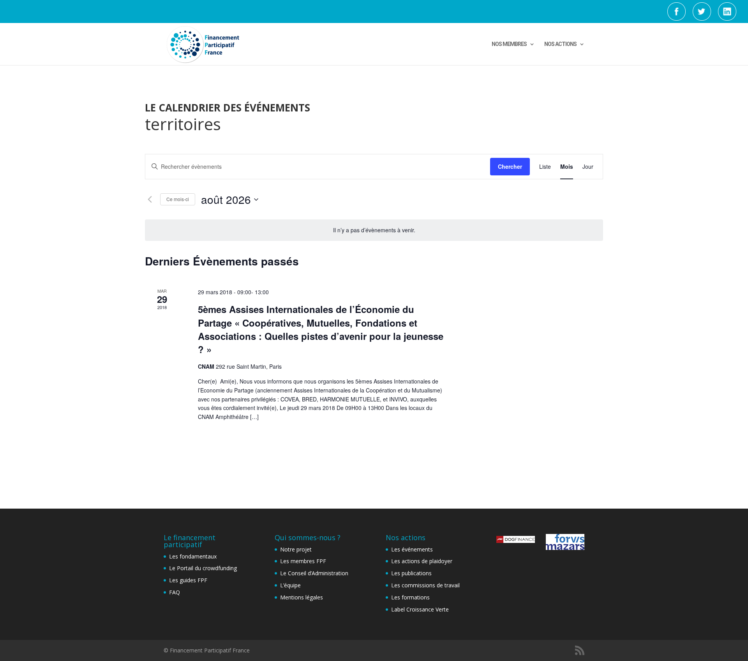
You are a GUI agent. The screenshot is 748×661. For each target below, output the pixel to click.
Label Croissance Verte (420, 609)
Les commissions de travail (425, 585)
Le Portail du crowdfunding (203, 568)
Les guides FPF (188, 580)
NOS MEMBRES (509, 44)
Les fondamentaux (193, 556)
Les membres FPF (303, 561)
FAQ (174, 592)
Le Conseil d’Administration (314, 573)
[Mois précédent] (149, 199)
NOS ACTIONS (560, 44)
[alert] (374, 230)
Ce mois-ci (177, 199)
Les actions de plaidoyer (421, 561)
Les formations (410, 597)
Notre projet (296, 549)
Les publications (411, 573)
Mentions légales (301, 597)
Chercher (510, 166)
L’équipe (290, 585)
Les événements (412, 549)
